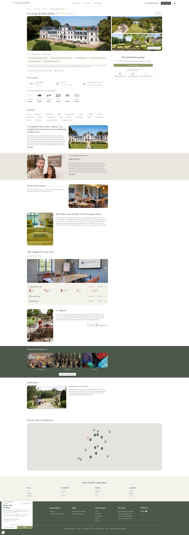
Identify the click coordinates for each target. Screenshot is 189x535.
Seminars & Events (77, 514)
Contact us (167, 3)
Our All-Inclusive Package (125, 511)
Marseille (29, 493)
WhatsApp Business (133, 76)
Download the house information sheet (40, 70)
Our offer (87, 3)
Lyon (28, 491)
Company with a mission (57, 514)
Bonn (62, 493)
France (45, 9)
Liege (130, 496)
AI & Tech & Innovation (79, 511)
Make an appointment (120, 76)
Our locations (100, 508)
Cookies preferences (69, 528)
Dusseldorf (65, 488)
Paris (29, 488)
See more (30, 147)
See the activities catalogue (67, 374)
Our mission (97, 3)
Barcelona (97, 491)
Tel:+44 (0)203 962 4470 (146, 76)
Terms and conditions (97, 528)
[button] (94, 33)
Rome (96, 496)
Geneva (131, 491)
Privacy (79, 528)
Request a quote (133, 65)
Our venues (36, 9)
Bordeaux (29, 496)
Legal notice (86, 528)
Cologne (63, 491)
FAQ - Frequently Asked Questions (115, 528)
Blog (74, 508)
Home (29, 9)
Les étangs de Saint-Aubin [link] (57, 9)
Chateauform (55, 508)
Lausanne (132, 488)
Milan (96, 493)
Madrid (97, 488)
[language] (174, 3)
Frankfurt (63, 496)
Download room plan (35, 256)
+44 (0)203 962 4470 (151, 3)
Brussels (131, 493)
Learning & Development (125, 516)
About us (52, 511)
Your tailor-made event (125, 518)
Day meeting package (124, 514)
